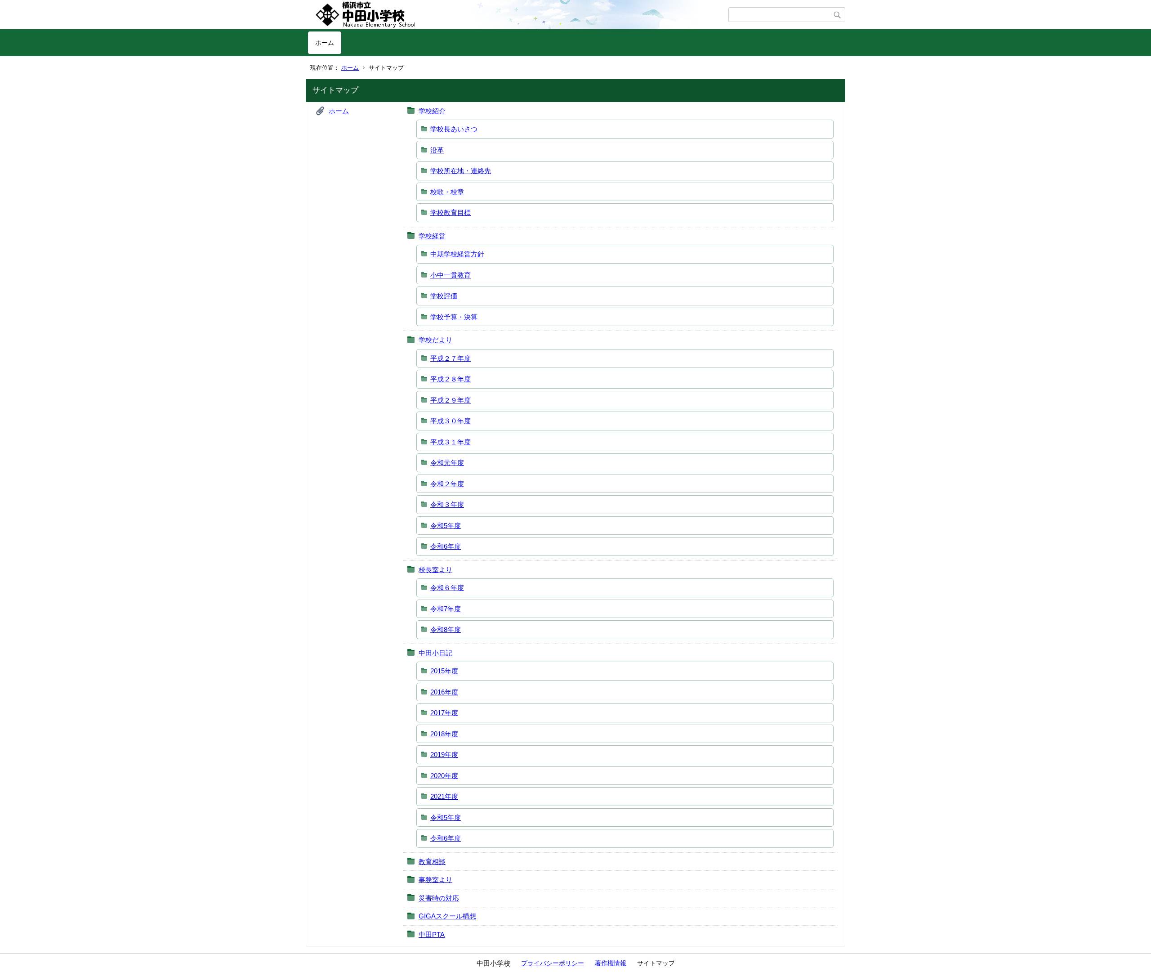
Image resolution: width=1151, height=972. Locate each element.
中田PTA (432, 934)
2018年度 (444, 734)
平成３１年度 (450, 442)
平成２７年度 (450, 358)
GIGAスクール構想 (447, 916)
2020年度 (444, 775)
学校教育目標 (450, 212)
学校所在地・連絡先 (460, 171)
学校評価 (443, 296)
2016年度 (444, 692)
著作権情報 (610, 963)
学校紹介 (432, 111)
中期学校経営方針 (457, 254)
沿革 (437, 150)
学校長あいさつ (453, 129)
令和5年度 (445, 525)
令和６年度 (447, 587)
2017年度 (444, 713)
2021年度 (444, 796)
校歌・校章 (447, 192)
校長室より (435, 569)
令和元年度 (447, 462)
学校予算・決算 (453, 317)
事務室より (435, 879)
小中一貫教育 (450, 275)
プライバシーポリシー (552, 963)
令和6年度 (445, 546)
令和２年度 (447, 484)
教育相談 (432, 861)
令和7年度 (445, 609)
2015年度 (444, 671)
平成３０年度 (450, 421)
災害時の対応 (439, 898)
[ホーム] (518, 14)
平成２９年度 (450, 400)
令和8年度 (445, 629)
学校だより (435, 340)
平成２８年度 (450, 379)
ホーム (324, 42)
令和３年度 (447, 504)
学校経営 (432, 236)
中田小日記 (435, 653)
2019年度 (444, 754)
